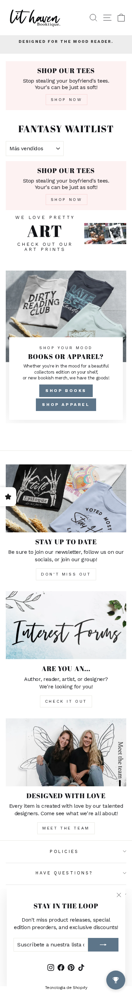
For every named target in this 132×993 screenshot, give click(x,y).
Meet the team (66, 828)
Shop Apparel (66, 404)
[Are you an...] (66, 625)
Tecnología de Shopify (66, 987)
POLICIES (64, 851)
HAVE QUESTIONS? (64, 872)
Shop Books (66, 390)
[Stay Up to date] (66, 498)
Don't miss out (66, 574)
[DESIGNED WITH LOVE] (66, 752)
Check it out (66, 701)
